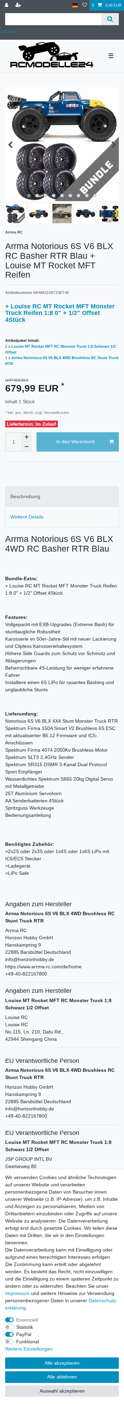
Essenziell (27, 1320)
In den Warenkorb (75, 441)
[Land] (75, 5)
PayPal (23, 1334)
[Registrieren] (19, 5)
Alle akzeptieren (62, 1363)
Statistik (24, 1327)
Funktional (27, 1341)
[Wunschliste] (85, 5)
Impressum (17, 1293)
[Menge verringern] (26, 447)
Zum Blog (8, 31)
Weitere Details (26, 517)
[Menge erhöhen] (26, 437)
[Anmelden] (7, 5)
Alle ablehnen (62, 1377)
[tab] (62, 496)
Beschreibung (25, 496)
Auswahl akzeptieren (62, 1391)
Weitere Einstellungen (29, 1349)
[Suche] (110, 19)
